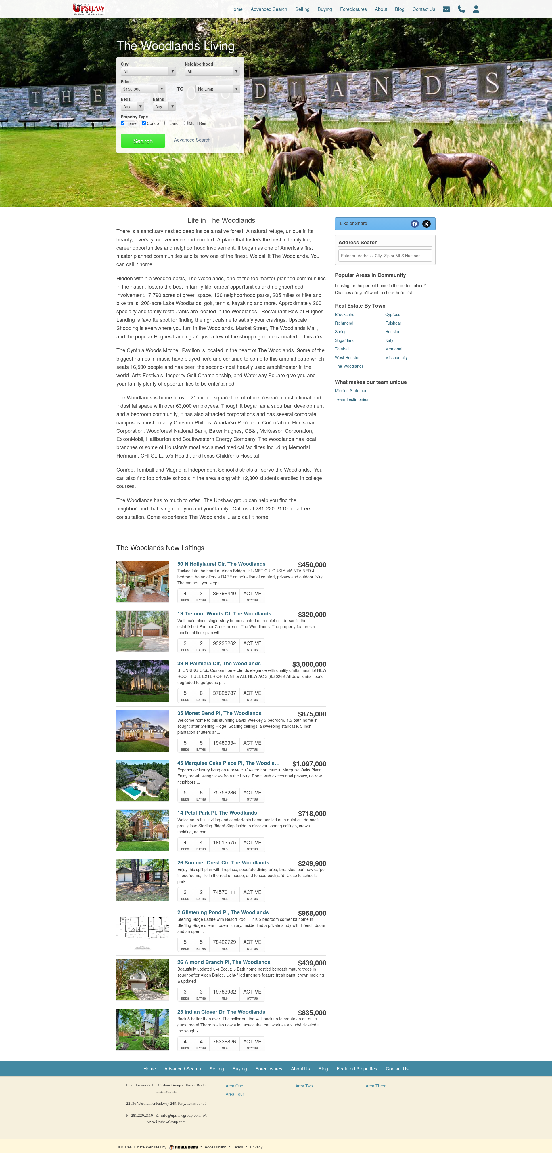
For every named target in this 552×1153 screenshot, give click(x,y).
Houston (392, 331)
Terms (238, 1147)
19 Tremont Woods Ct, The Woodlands (224, 614)
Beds (126, 99)
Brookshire (344, 314)
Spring (341, 331)
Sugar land (345, 340)
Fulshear (393, 323)
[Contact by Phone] (461, 8)
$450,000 (312, 564)
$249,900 (312, 862)
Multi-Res (197, 123)
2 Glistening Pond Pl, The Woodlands (223, 912)
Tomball (342, 349)
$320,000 (312, 614)
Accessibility (215, 1147)
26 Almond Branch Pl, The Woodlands (224, 962)
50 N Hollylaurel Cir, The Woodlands (221, 564)
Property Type (134, 116)
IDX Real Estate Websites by (143, 1147)
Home (130, 123)
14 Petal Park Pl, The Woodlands (217, 813)
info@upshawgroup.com (181, 1115)
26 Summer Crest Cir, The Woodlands (223, 862)
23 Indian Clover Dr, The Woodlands (221, 1012)
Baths (158, 99)
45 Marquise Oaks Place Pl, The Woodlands (229, 763)
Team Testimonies (351, 399)
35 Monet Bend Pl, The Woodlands (219, 713)
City (125, 64)
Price (126, 81)
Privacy (256, 1147)
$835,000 (312, 1012)
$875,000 (312, 713)
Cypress (392, 314)
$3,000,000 (309, 663)
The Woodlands (349, 366)
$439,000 (312, 962)
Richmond (344, 323)
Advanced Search (192, 139)
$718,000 (312, 813)
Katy (389, 340)
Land (173, 123)
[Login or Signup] (476, 8)
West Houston (348, 357)
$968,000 (312, 912)
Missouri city (396, 357)
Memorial (393, 349)
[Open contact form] (446, 8)
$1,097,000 (309, 763)
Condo (152, 123)
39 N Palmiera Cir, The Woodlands (219, 663)
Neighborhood (199, 64)
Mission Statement (352, 390)
